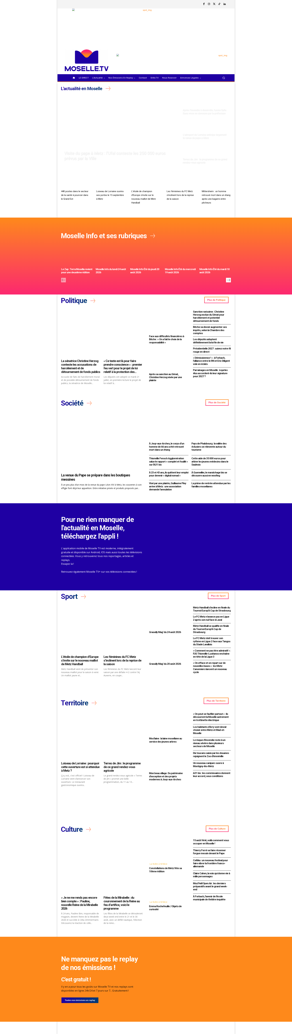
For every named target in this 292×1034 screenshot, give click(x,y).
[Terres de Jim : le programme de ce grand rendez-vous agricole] (205, 154)
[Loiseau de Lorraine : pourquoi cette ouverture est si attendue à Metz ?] (81, 736)
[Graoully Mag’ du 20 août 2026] (168, 649)
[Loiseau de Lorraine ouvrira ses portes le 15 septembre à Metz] (110, 180)
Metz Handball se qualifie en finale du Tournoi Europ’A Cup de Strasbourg (211, 629)
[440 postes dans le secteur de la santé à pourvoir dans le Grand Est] (75, 180)
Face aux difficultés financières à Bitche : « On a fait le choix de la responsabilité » (166, 339)
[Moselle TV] (86, 60)
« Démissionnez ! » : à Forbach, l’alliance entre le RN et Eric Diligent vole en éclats (211, 361)
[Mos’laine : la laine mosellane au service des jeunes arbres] (168, 723)
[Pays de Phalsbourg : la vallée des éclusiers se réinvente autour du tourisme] (211, 426)
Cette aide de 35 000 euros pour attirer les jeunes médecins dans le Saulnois (209, 461)
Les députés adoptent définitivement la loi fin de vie (208, 341)
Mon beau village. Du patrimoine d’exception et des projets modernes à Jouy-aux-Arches (166, 776)
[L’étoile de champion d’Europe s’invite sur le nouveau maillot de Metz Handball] (145, 180)
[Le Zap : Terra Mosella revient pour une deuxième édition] (77, 255)
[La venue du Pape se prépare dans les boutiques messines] (102, 442)
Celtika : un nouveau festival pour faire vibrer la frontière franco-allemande (210, 863)
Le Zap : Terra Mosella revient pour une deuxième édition (76, 271)
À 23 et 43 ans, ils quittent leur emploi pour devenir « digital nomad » (168, 474)
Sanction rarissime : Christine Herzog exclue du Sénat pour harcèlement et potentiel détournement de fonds (208, 316)
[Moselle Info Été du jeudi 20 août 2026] (146, 255)
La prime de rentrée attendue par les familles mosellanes (210, 485)
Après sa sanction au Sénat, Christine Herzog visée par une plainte (165, 377)
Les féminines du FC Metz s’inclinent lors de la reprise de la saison (180, 195)
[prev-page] (63, 280)
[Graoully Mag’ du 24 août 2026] (168, 617)
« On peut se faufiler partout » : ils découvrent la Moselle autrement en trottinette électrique (211, 717)
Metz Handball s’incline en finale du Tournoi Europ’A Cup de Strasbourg (212, 609)
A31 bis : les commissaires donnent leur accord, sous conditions (211, 775)
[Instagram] (209, 4)
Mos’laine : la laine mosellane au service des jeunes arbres (165, 740)
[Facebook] (204, 4)
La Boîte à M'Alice (158, 863)
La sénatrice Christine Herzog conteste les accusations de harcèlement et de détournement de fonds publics (80, 366)
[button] (223, 77)
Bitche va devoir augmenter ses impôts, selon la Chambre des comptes (210, 330)
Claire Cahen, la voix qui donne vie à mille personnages (211, 875)
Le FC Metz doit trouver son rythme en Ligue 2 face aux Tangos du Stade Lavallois (211, 641)
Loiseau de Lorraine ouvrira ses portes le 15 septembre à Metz (110, 195)
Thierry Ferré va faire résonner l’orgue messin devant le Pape (209, 852)
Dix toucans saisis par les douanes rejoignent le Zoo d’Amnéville (211, 754)
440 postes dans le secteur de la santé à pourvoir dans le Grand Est (74, 195)
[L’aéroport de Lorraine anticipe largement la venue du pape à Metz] (205, 129)
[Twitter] (214, 4)
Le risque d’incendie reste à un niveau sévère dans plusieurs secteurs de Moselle (209, 743)
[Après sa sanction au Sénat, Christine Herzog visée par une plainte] (168, 359)
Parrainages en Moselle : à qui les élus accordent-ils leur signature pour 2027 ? (210, 373)
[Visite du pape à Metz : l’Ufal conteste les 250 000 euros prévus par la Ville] (120, 129)
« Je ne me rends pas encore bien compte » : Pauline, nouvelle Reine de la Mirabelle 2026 (79, 903)
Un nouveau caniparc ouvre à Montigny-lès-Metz (208, 765)
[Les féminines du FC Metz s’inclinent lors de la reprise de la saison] (181, 180)
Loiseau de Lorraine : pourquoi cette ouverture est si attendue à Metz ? (80, 767)
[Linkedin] (224, 4)
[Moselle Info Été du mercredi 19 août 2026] (180, 255)
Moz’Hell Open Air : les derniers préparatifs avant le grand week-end (210, 886)
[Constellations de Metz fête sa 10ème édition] (168, 849)
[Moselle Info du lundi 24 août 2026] (111, 255)
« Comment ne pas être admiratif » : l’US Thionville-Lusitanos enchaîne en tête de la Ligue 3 (212, 653)
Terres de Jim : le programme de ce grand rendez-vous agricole (122, 767)
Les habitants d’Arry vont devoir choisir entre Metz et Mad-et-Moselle (210, 730)
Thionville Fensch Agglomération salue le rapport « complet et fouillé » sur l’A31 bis (168, 461)
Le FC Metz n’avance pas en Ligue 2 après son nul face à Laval (211, 618)
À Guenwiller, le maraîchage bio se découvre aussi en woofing (209, 474)
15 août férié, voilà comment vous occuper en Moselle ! (211, 842)
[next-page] (228, 280)
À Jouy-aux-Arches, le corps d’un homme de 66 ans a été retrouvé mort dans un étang (166, 446)
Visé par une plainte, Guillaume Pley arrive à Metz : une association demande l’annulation (167, 486)
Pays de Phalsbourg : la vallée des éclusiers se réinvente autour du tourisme (208, 446)
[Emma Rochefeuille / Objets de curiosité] (168, 887)
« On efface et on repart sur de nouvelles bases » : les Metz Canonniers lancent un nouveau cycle (210, 667)
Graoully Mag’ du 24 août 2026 (165, 632)
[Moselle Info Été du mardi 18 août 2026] (215, 255)
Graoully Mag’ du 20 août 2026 (165, 663)
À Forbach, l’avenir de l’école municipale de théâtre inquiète (209, 898)
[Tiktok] (219, 4)
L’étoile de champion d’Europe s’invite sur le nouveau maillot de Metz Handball (79, 660)
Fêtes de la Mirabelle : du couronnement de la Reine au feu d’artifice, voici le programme (122, 903)
